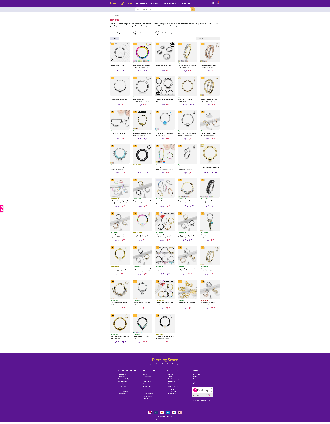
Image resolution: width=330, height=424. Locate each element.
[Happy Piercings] (121, 3)
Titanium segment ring (117, 65)
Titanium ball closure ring (163, 65)
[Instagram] (193, 383)
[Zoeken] (191, 9)
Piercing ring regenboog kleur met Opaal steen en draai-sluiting (142, 237)
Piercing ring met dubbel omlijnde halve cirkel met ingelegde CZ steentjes (208, 271)
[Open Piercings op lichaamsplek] (159, 3)
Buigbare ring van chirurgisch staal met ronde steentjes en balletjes (142, 203)
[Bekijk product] (120, 52)
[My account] (213, 3)
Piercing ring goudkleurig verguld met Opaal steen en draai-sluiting (119, 271)
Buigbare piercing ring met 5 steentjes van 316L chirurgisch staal (120, 203)
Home (112, 15)
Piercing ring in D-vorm (118, 133)
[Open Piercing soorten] (178, 3)
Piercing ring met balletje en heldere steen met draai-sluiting (186, 169)
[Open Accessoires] (194, 3)
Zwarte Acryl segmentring (141, 167)
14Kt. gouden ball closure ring (210, 167)
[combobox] (163, 9)
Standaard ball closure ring (119, 99)
